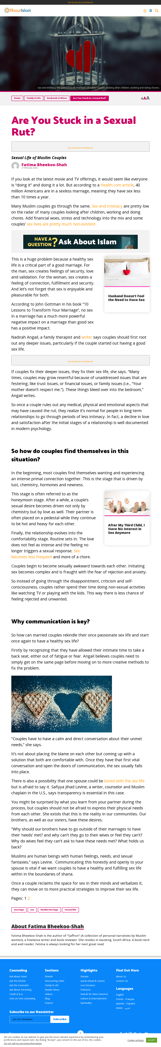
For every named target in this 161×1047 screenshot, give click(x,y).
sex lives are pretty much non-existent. (62, 224)
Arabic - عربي (123, 1007)
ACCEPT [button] (151, 1040)
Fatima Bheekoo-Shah (44, 164)
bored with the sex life (124, 780)
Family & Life (34, 98)
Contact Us (122, 980)
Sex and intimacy (107, 206)
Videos (48, 994)
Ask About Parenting (20, 989)
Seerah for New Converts (94, 994)
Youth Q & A (16, 994)
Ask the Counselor (19, 985)
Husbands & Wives (57, 98)
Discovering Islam (54, 980)
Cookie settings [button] (136, 1040)
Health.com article (117, 185)
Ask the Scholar (17, 980)
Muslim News (52, 989)
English (120, 994)
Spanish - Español (125, 1003)
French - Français (125, 999)
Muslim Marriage (49, 910)
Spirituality (86, 1002)
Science (49, 1002)
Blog (47, 998)
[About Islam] (17, 11)
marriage (19, 910)
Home (17, 98)
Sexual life (70, 910)
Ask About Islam (18, 976)
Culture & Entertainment (93, 998)
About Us (121, 976)
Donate (84, 976)
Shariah (49, 976)
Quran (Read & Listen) (92, 980)
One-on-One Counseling (22, 998)
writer (86, 337)
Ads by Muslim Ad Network (80, 2)
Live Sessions (87, 985)
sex (32, 910)
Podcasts (85, 989)
